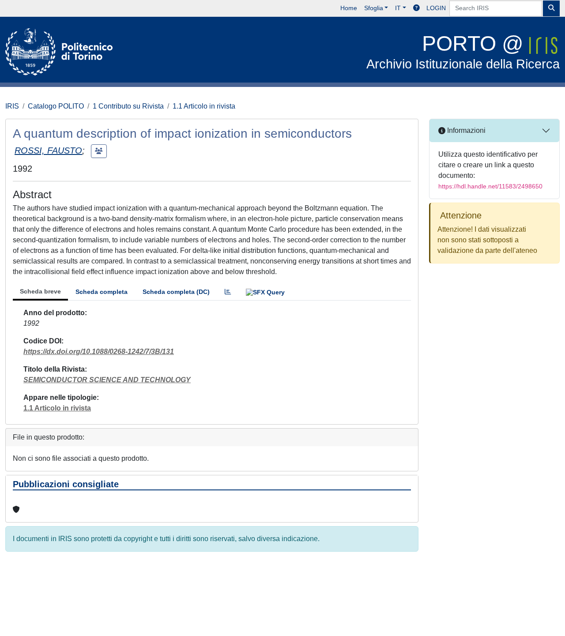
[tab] (227, 292)
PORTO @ (463, 51)
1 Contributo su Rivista (128, 106)
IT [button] (398, 7)
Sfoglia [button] (373, 7)
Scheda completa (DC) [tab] (176, 291)
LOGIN (436, 7)
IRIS (12, 106)
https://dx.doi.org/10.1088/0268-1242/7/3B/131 (98, 351)
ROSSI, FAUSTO (48, 150)
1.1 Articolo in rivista (204, 106)
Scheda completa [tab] (101, 291)
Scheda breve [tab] (40, 291)
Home (348, 7)
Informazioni (465, 130)
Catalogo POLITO (56, 106)
